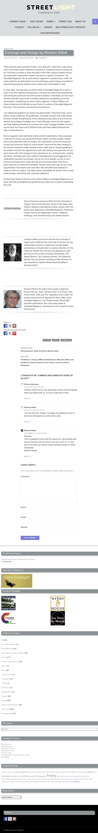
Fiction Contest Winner (9, 662)
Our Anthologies (50, 33)
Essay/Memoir (6, 649)
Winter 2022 (46, 782)
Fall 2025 (78, 772)
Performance (6, 744)
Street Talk (65, 21)
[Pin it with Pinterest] (14, 333)
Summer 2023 (77, 779)
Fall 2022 (58, 772)
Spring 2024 (5, 779)
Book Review (7, 675)
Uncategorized (6, 713)
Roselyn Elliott (27, 58)
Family (84, 772)
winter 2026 (69, 782)
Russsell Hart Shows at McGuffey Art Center (18, 559)
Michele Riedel (30, 430)
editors (47, 340)
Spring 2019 (68, 776)
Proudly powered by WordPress (14, 830)
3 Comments (42, 58)
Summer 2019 (66, 340)
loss (19, 776)
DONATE (48, 27)
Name (24, 507)
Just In (3, 666)
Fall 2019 (38, 772)
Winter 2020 (30, 782)
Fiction (3, 657)
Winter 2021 (38, 782)
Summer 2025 (5, 782)
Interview (5, 679)
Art (2, 640)
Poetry (56, 340)
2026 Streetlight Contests (70, 27)
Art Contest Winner (8, 644)
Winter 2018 (14, 782)
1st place (4, 772)
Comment (25, 476)
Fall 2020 (46, 772)
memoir (25, 776)
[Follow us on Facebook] (5, 326)
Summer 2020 (49, 779)
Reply (28, 398)
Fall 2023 (65, 772)
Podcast (4, 696)
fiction (90, 772)
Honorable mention (9, 776)
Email (24, 517)
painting (32, 776)
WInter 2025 (61, 782)
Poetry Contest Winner (9, 705)
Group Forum (6, 753)
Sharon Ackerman (31, 384)
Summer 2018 (31, 779)
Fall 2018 (32, 772)
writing (76, 781)
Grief (95, 772)
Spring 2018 (60, 776)
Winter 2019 (21, 782)
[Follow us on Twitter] (10, 326)
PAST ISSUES (36, 21)
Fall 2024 (72, 772)
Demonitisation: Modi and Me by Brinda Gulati (39, 349)
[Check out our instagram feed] (14, 326)
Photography (6, 692)
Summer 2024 (87, 779)
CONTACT (19, 27)
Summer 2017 (22, 779)
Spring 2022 (85, 776)
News (3, 670)
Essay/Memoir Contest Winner (12, 653)
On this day (5, 687)
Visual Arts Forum (8, 748)
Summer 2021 (59, 779)
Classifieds (5, 757)
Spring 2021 (77, 776)
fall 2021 (52, 772)
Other (4, 683)
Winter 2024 (54, 782)
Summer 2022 (69, 779)
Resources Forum (8, 751)
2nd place (11, 772)
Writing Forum (6, 746)
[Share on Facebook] (5, 333)
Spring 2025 (14, 779)
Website (24, 527)
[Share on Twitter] (10, 333)
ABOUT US (80, 21)
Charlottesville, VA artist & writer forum (15, 755)
